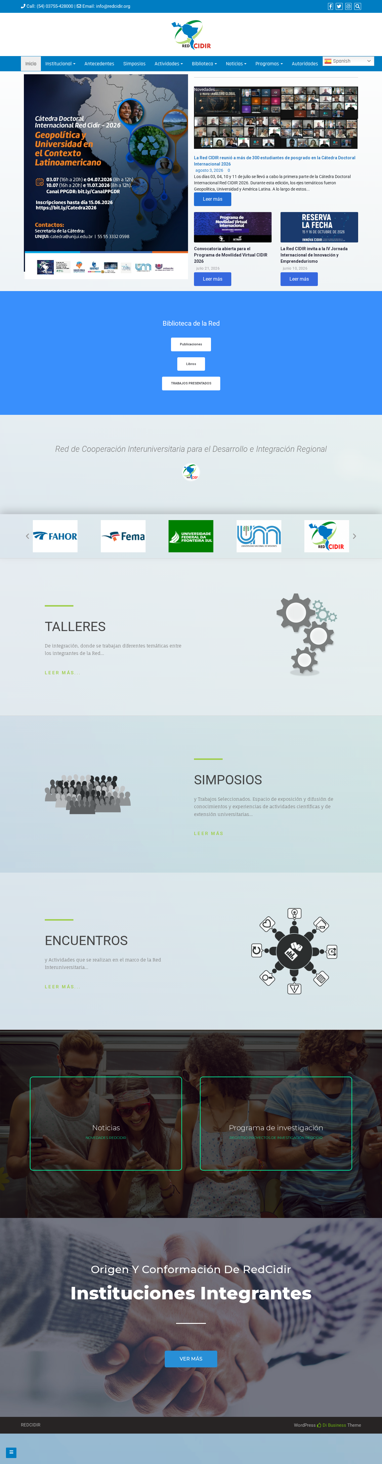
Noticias (234, 63)
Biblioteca (202, 63)
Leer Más (209, 833)
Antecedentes (99, 63)
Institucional (58, 63)
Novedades (204, 89)
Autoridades (305, 63)
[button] (191, 344)
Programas (267, 63)
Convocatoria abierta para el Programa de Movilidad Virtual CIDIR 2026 (230, 255)
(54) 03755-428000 (55, 6)
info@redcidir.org (113, 6)
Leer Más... (63, 672)
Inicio (30, 63)
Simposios (134, 63)
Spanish (341, 61)
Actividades (167, 63)
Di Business (333, 1425)
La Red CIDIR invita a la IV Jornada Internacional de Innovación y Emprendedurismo (314, 255)
